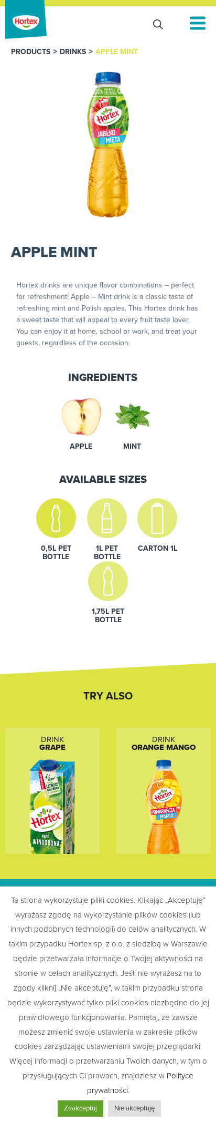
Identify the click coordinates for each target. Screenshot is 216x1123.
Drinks (73, 52)
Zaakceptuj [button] (80, 1108)
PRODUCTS (30, 52)
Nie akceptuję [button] (134, 1108)
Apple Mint (116, 52)
